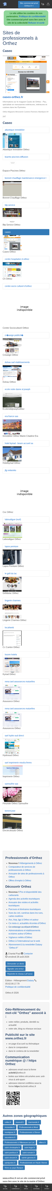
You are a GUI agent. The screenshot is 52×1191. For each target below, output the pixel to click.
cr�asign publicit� (14, 335)
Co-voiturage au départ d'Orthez (24, 927)
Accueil (5, 1188)
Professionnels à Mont (28, 1127)
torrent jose (10, 811)
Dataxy (30, 980)
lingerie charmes (13, 600)
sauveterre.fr (10, 1137)
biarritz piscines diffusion (16, 157)
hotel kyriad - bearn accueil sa (19, 443)
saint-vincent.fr (11, 1158)
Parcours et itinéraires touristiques (25, 909)
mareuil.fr (20, 1122)
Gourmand (36, 1188)
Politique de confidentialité (32, 16)
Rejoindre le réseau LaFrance (20, 974)
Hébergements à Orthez (30, 863)
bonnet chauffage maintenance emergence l (25, 178)
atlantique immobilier (15, 130)
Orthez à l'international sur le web (24, 941)
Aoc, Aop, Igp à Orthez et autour (23, 920)
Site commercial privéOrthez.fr (29, 4)
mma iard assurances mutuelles (20, 681)
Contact (46, 1188)
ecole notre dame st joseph (17, 389)
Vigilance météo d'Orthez (20, 937)
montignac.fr (10, 1132)
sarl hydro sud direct (14, 735)
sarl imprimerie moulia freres (18, 762)
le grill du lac (11, 573)
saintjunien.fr (10, 1163)
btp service (10, 205)
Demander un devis (15, 964)
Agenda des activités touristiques (24, 899)
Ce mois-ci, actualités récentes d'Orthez (27, 923)
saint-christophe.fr (12, 1147)
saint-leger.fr (29, 1147)
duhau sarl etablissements (17, 362)
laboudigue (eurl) (13, 519)
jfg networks (10, 470)
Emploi (26, 1188)
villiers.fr (42, 1142)
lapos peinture (11, 546)
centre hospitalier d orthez (17, 259)
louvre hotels (11, 654)
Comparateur (16, 1188)
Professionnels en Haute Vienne (33, 1163)
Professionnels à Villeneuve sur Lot (19, 1142)
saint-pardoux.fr (11, 1152)
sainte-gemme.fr (28, 1158)
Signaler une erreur (15, 969)
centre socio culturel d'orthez (18, 286)
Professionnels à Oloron (30, 1132)
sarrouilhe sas (11, 784)
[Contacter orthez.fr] (48, 4)
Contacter (28, 953)
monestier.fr (10, 1127)
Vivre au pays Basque (14, 1168)
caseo (8, 232)
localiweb (9, 627)
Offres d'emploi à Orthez (20, 880)
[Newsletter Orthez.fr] (42, 4)
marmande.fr (33, 1122)
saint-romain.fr (29, 1152)
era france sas (11, 416)
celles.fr (8, 1122)
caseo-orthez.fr (13, 96)
